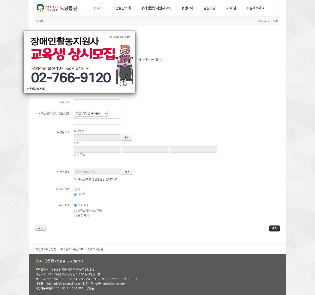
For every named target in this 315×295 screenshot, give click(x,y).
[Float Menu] (276, 7)
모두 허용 (83, 204)
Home (262, 21)
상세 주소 (79, 154)
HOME (97, 8)
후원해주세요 (255, 8)
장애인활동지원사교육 (156, 8)
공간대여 (187, 8)
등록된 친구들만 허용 (89, 210)
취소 (40, 228)
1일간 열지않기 (38, 88)
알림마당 (209, 8)
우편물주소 (63, 132)
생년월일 (63, 171)
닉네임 (64, 102)
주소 (76, 142)
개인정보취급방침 (45, 249)
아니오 (81, 194)
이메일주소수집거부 (71, 249)
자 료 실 (231, 8)
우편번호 (79, 131)
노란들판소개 (121, 8)
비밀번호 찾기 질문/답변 (54, 113)
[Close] (135, 31)
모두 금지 (83, 215)
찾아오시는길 (95, 249)
